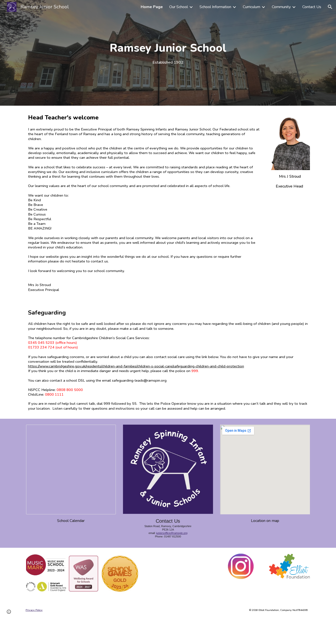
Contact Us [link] (311, 7)
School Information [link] (215, 7)
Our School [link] (178, 7)
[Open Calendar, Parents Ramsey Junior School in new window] (106, 431)
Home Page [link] (152, 7)
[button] (330, 7)
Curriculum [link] (251, 7)
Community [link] (281, 7)
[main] (168, 53)
